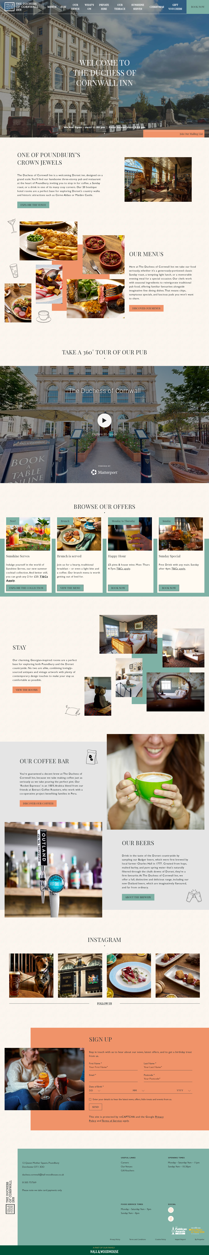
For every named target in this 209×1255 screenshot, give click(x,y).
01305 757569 (29, 1182)
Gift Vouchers (175, 6)
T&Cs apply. (179, 568)
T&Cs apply (123, 568)
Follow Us (104, 1003)
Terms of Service (112, 1120)
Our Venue (75, 6)
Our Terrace (119, 6)
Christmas (157, 6)
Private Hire (104, 6)
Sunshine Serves (137, 6)
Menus (51, 6)
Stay (63, 6)
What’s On (89, 6)
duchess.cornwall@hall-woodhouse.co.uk (43, 1174)
